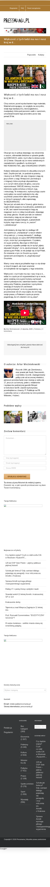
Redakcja (8, 728)
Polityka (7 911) (24, 769)
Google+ (3, 849)
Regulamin (8, 732)
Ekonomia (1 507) (25, 738)
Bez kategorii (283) (24, 728)
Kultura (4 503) (24, 753)
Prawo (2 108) (24, 777)
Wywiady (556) (24, 800)
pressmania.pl (26, 706)
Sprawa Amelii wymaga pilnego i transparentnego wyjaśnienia (40, 822)
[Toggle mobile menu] (45, 15)
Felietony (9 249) (24, 745)
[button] (6, 417)
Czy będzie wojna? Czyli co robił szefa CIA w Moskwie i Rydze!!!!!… (40, 749)
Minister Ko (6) (24, 761)
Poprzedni (31, 55)
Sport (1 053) (24, 793)
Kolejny (41, 55)
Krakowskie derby (13, 602)
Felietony (37, 329)
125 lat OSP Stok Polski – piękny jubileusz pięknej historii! (40, 770)
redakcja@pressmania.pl (20, 704)
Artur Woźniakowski (13, 329)
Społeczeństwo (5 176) (25, 785)
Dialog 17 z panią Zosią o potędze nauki (22, 589)
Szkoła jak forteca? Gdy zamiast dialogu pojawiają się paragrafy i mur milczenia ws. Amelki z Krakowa (23, 573)
